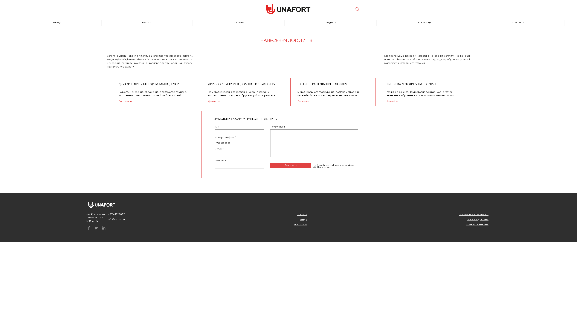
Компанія (220, 160)
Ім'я (217, 127)
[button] (357, 9)
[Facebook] (89, 228)
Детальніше (125, 102)
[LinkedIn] (104, 228)
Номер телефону (225, 138)
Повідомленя (278, 127)
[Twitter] (96, 228)
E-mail (218, 149)
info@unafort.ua (117, 219)
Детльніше (214, 102)
